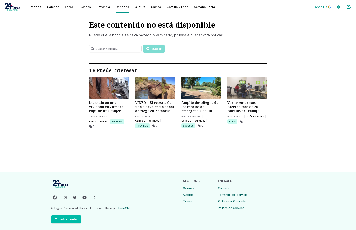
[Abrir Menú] (348, 7)
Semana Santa (204, 7)
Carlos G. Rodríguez (147, 120)
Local (233, 121)
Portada (35, 7)
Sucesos (117, 121)
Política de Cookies (231, 208)
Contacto (224, 188)
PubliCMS (124, 208)
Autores (188, 194)
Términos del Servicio (233, 194)
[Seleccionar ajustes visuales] (338, 7)
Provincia (143, 125)
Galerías (53, 7)
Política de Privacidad (232, 201)
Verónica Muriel (98, 121)
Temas (187, 201)
